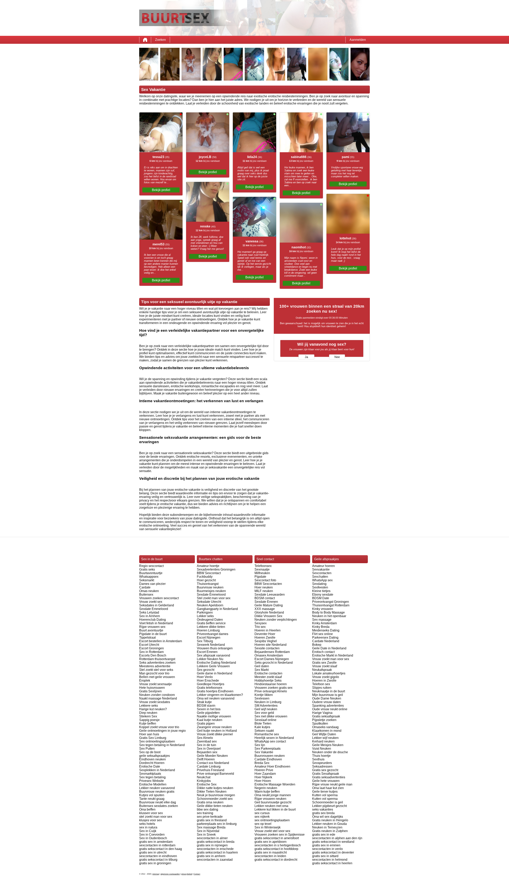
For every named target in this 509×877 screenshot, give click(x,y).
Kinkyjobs (204, 780)
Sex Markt (261, 669)
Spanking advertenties (328, 705)
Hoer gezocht (206, 580)
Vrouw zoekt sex (150, 601)
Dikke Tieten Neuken (211, 791)
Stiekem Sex (148, 716)
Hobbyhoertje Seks (268, 680)
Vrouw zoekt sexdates (154, 702)
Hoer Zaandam (265, 773)
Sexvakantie (321, 569)
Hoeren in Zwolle (324, 680)
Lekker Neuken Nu (210, 659)
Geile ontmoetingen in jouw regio (162, 730)
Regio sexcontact (151, 566)
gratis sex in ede (323, 834)
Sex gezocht (205, 669)
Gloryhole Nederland (269, 612)
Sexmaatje (262, 569)
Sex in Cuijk (147, 831)
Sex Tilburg (205, 641)
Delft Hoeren (206, 759)
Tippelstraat (147, 637)
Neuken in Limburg (267, 702)
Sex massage (321, 619)
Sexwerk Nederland (211, 644)
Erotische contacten (268, 673)
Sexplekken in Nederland (157, 770)
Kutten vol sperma (325, 795)
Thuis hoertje (321, 755)
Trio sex (260, 626)
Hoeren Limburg (208, 630)
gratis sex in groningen (155, 863)
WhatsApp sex (322, 580)
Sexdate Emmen (266, 601)
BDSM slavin (206, 705)
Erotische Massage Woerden (274, 784)
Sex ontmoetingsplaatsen (157, 741)
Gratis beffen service (211, 623)
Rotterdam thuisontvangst (157, 659)
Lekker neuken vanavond (157, 788)
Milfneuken (262, 573)
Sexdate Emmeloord (153, 609)
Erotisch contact (323, 652)
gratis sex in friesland (212, 820)
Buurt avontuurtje (151, 630)
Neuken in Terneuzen (327, 827)
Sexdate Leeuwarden (269, 594)
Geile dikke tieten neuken (215, 806)
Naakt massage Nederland (158, 698)
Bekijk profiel (161, 190)
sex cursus (262, 813)
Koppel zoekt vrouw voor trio (159, 727)
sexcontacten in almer (212, 838)
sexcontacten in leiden (270, 856)
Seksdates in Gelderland (156, 605)
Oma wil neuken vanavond (215, 698)
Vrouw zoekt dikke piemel (215, 734)
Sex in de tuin (206, 745)
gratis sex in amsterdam (156, 841)
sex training (205, 813)
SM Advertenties (266, 705)
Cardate (145, 587)
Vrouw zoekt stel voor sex (272, 831)
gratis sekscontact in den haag (160, 849)
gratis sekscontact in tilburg (158, 859)
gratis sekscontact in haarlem (217, 852)
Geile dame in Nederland (214, 673)
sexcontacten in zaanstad (215, 859)
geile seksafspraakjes (154, 755)
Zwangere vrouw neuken (214, 727)
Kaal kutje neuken (209, 720)
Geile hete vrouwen (326, 780)
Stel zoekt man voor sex (213, 598)
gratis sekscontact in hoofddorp (276, 849)
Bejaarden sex (207, 752)
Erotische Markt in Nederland (332, 655)
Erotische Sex (207, 784)
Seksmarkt (146, 580)
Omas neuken (149, 591)
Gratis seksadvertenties (328, 777)
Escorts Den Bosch (152, 655)
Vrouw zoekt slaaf (324, 666)
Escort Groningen (151, 648)
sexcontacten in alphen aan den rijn (337, 838)
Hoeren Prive (263, 770)
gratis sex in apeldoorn (270, 841)
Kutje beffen (147, 723)
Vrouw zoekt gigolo (325, 677)
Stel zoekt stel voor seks (156, 669)
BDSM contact (264, 598)
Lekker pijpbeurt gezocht (329, 806)
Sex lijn (259, 745)
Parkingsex (205, 612)
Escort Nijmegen (208, 637)
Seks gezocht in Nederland (273, 662)
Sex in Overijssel (209, 748)
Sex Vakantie (263, 752)
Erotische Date (149, 766)
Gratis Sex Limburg (152, 737)
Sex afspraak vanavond (213, 655)
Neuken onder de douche (330, 752)
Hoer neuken (263, 587)
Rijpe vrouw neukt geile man (332, 784)
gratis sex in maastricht (270, 852)
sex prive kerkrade (210, 816)
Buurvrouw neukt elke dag (157, 802)
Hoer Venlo (205, 677)
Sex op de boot (149, 752)
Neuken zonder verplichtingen (275, 619)
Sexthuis (318, 759)
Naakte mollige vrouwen (214, 716)
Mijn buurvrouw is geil (327, 695)
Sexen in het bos (209, 709)
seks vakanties (322, 809)
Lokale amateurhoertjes (328, 673)
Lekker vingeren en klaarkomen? (220, 695)
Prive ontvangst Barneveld (215, 773)
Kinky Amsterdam (324, 623)
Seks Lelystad (149, 612)
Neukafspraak (322, 669)
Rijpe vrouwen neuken (270, 798)
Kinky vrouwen (322, 609)
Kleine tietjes (321, 591)
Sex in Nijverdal (208, 831)
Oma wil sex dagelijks (327, 816)
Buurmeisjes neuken (211, 591)
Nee (337, 357)
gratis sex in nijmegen (212, 845)
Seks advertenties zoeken (157, 662)
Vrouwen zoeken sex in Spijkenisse (279, 834)
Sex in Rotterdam (151, 652)
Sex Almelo (205, 737)
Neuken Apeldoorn (210, 605)
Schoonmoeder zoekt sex (215, 798)
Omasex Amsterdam (268, 655)
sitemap (156, 874)
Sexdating (319, 583)
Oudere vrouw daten (326, 702)
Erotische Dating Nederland (216, 662)
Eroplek (144, 680)
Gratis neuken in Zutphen (330, 831)
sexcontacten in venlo (327, 849)
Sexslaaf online (265, 720)
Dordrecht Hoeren (151, 763)
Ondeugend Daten (210, 619)
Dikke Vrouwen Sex (268, 616)
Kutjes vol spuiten (151, 795)
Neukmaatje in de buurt (328, 691)
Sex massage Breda (211, 827)
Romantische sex (266, 734)
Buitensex (146, 594)
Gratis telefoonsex (209, 687)
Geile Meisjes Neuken (327, 745)
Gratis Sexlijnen (150, 691)
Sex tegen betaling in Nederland (162, 745)
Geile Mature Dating (268, 605)
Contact (197, 874)
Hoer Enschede (208, 680)
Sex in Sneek (206, 834)
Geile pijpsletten (208, 712)
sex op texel (262, 823)
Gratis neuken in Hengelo (330, 820)
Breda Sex (261, 763)
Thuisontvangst (208, 583)
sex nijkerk (262, 816)
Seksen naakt (264, 730)
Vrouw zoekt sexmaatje (155, 684)
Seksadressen (322, 766)
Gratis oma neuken (210, 802)
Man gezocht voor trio (154, 673)
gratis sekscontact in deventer (333, 852)
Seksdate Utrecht (209, 601)
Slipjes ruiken (321, 687)
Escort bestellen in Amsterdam (160, 641)
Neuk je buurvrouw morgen (216, 795)
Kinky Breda (320, 626)
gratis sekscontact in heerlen (332, 863)
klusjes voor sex (150, 820)
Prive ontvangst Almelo (270, 691)
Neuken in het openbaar (329, 616)
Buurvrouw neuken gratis (156, 791)
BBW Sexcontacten (268, 583)
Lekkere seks (148, 705)
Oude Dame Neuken (326, 698)
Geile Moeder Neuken (212, 755)
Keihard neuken (323, 741)
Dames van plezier (152, 583)
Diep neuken (148, 712)
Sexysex (260, 623)
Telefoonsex (263, 566)
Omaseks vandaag (325, 727)
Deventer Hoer (264, 634)
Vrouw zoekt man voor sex (330, 659)
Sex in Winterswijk (267, 827)
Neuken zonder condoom (157, 695)
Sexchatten (320, 576)
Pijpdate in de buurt (153, 634)
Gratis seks (147, 569)
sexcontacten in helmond (329, 859)
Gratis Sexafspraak (325, 773)
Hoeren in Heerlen (267, 630)
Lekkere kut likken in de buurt (275, 809)
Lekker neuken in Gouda (329, 823)
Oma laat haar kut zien (328, 788)
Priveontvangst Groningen (330, 601)
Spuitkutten (320, 723)
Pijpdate (260, 576)
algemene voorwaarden (170, 874)
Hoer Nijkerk (263, 777)
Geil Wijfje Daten (324, 734)
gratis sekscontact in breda (215, 841)
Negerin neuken (265, 788)
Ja (306, 357)
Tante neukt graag (151, 798)
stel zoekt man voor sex (155, 816)
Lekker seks (205, 616)
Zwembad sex (207, 741)
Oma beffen (147, 809)
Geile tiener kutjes (325, 791)
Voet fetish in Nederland (156, 623)
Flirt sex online (322, 634)
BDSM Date (320, 598)
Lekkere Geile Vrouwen (213, 666)
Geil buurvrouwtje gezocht (272, 802)
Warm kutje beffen (267, 791)
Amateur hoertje (208, 566)
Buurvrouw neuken (210, 587)
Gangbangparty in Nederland (217, 609)
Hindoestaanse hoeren (270, 684)
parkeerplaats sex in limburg (217, 823)
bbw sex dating (207, 809)
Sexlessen (261, 698)
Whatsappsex (148, 576)
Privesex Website (151, 780)
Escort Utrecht (149, 644)
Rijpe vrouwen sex (152, 626)
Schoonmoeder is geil (327, 802)
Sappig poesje (149, 720)
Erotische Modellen (152, 784)
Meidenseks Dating (325, 630)
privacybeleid (186, 874)
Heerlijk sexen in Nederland (274, 737)
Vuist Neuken (321, 748)
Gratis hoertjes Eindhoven (215, 691)
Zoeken (160, 39)
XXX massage (264, 609)
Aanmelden (358, 39)
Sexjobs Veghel (265, 641)
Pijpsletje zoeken (324, 720)
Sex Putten (147, 748)
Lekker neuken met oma (271, 806)
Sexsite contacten (267, 648)
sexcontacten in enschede (215, 849)
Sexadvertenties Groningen (216, 569)
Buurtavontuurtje (150, 573)
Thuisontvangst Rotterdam (330, 605)
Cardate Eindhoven (268, 759)
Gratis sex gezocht (325, 770)
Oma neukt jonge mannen (272, 795)
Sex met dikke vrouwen (270, 716)
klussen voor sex (151, 813)
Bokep (316, 644)
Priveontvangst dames (212, 634)
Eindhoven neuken (152, 759)
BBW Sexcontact (209, 573)
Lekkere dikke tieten (211, 626)
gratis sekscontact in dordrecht (275, 859)
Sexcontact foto (265, 580)
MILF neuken (263, 591)
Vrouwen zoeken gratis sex (273, 687)
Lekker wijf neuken (325, 737)
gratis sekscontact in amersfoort (276, 838)
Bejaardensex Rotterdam (272, 652)
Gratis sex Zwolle (324, 662)
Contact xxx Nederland (213, 763)
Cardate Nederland (325, 641)
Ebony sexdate (322, 594)
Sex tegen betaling (152, 777)
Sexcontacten (321, 573)
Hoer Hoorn (262, 780)
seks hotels (147, 823)
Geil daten (261, 666)
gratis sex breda (323, 813)
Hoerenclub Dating (152, 619)
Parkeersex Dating (325, 637)
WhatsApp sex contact (270, 741)
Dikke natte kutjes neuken (215, 788)
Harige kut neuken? (153, 709)
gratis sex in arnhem (211, 856)
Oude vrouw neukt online (329, 709)
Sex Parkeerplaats (267, 748)
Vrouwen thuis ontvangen (215, 648)
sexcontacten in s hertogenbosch (277, 845)
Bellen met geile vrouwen (157, 677)
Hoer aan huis (149, 734)
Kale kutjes (262, 727)
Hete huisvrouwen (152, 687)
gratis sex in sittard (325, 856)
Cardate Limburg (209, 766)
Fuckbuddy (205, 576)
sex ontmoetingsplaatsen (272, 820)
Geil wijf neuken (265, 709)
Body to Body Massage (328, 612)
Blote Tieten (262, 723)
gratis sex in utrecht (152, 852)
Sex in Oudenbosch (153, 838)
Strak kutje (204, 702)
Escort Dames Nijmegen (271, 659)
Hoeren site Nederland (270, 644)
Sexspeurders (322, 763)
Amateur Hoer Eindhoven (272, 766)
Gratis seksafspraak (326, 716)
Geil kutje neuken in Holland (217, 730)
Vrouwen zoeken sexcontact (159, 598)
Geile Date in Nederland (329, 648)
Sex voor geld (264, 712)
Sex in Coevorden (152, 834)
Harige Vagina (322, 712)
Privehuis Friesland (210, 770)
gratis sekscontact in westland (333, 841)
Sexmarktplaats (150, 773)
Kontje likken (263, 695)
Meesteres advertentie (154, 666)
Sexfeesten (320, 587)
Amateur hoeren (323, 566)
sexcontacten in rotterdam (157, 845)
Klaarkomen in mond (326, 730)
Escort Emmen (207, 652)
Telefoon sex (321, 684)
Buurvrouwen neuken (269, 755)
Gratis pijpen (206, 723)
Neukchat (203, 777)
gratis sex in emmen (326, 845)
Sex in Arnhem (149, 616)
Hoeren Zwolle (264, 637)
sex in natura (148, 827)
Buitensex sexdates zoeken (158, 806)
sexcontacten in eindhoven (158, 856)
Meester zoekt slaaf (268, 677)
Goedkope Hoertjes (210, 684)
